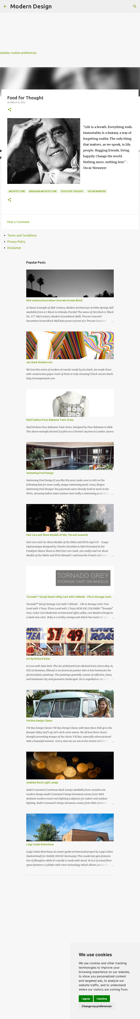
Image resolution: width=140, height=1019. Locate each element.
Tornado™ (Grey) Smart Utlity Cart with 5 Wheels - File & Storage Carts (68, 596)
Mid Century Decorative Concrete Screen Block (54, 300)
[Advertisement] (70, 25)
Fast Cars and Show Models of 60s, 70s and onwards (57, 534)
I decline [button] (102, 998)
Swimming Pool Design (40, 473)
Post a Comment (18, 222)
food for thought (72, 191)
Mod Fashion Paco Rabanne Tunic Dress (49, 419)
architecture (17, 191)
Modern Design (31, 6)
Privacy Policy (16, 241)
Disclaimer (14, 247)
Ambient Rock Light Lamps (42, 782)
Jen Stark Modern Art (39, 362)
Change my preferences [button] (97, 1006)
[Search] (135, 6)
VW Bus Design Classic (39, 720)
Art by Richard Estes (38, 658)
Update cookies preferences (18, 52)
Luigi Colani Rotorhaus (40, 844)
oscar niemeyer (97, 191)
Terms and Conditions (22, 235)
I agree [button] (86, 998)
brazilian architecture (43, 191)
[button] (9, 109)
